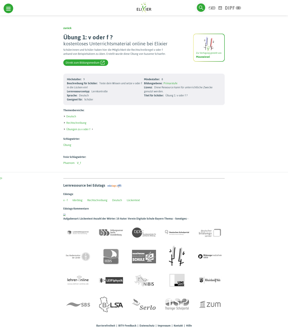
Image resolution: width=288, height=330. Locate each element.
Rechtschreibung (76, 122)
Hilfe (189, 325)
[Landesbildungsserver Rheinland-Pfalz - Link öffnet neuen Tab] (210, 280)
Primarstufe (170, 83)
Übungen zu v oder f (78, 129)
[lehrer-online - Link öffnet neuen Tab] (78, 280)
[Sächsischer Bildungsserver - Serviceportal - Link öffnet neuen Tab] (78, 304)
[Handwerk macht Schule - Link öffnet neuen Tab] (144, 256)
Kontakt (178, 325)
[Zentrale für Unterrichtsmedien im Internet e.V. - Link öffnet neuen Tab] (210, 304)
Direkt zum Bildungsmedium (82, 62)
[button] (8, 8)
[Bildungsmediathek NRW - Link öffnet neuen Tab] (210, 256)
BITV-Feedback (127, 325)
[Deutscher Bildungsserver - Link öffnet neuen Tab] (210, 233)
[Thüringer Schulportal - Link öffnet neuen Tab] (177, 304)
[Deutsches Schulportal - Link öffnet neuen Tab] (177, 233)
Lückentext (133, 200)
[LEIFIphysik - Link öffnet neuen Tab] (111, 280)
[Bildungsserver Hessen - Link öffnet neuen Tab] (177, 256)
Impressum (164, 325)
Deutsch (71, 116)
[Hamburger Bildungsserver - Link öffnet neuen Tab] (111, 256)
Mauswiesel (203, 56)
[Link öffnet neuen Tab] (233, 7)
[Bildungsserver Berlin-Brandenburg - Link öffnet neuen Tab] (111, 233)
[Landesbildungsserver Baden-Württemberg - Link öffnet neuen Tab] (78, 233)
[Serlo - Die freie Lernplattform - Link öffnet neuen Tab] (144, 304)
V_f (79, 162)
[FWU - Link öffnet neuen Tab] (78, 256)
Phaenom (69, 162)
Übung (67, 145)
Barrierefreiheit (105, 325)
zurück (67, 28)
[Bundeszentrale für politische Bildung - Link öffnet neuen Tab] (144, 233)
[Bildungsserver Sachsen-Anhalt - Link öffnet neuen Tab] (111, 304)
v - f (65, 200)
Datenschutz (147, 325)
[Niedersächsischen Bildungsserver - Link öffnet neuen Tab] (144, 280)
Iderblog (77, 200)
